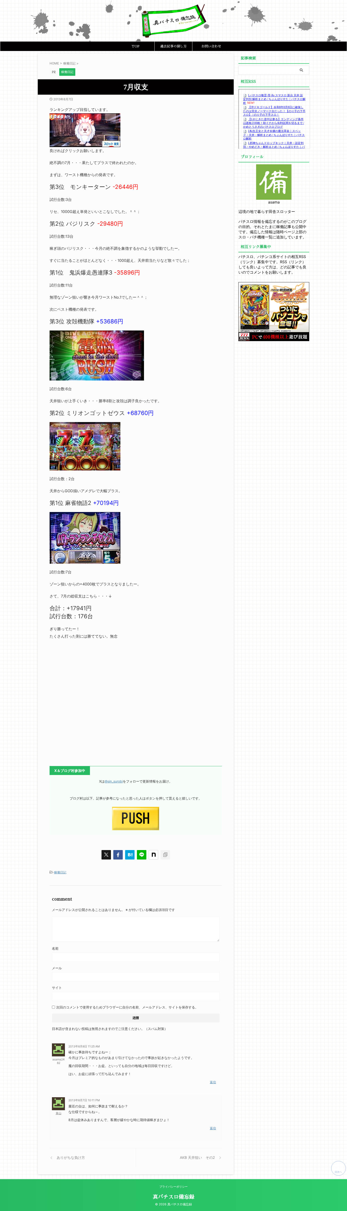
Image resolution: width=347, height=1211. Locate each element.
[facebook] (118, 855)
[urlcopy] (165, 855)
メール (57, 968)
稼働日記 (60, 872)
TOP (136, 46)
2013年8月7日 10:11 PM (84, 1100)
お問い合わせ (211, 46)
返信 (213, 1082)
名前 (55, 948)
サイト (57, 988)
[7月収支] (130, 855)
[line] (141, 855)
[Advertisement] (136, 703)
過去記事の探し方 (173, 46)
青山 (58, 1113)
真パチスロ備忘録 (173, 1197)
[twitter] (106, 855)
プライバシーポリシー (173, 1186)
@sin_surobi (114, 781)
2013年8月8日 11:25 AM (84, 1046)
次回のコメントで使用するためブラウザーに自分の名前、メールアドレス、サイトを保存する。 (127, 1007)
